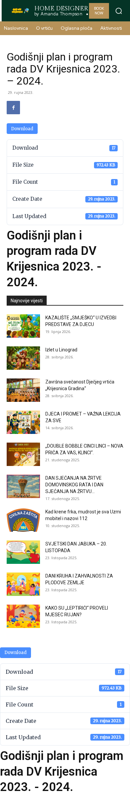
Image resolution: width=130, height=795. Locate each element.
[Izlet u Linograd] (23, 358)
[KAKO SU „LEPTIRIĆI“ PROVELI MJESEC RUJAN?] (23, 616)
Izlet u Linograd (61, 349)
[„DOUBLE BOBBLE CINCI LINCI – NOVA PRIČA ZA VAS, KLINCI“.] (23, 454)
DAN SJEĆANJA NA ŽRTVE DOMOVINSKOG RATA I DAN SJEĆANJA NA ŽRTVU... (74, 484)
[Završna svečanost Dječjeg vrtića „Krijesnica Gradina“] (23, 390)
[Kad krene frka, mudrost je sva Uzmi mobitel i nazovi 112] (23, 520)
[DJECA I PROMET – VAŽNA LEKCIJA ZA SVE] (23, 422)
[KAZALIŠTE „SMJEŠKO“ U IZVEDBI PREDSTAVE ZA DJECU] (23, 326)
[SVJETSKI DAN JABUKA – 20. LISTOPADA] (23, 552)
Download (22, 129)
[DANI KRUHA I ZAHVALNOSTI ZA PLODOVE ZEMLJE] (23, 584)
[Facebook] (13, 107)
